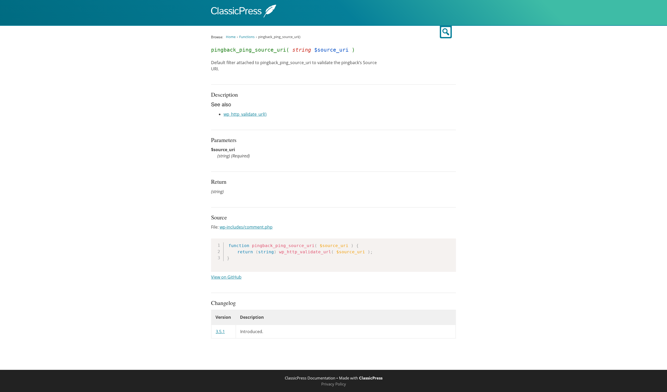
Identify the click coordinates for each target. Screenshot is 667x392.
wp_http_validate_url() (245, 114)
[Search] (445, 32)
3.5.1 (220, 331)
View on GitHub (226, 277)
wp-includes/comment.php (246, 227)
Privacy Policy (333, 384)
